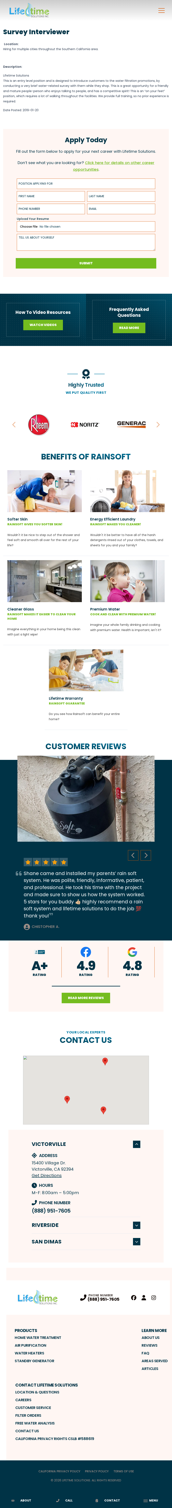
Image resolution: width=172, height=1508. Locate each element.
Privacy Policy (97, 1471)
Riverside (45, 1225)
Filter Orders (28, 1415)
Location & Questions (37, 1392)
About (25, 1500)
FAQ (145, 1353)
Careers (23, 1399)
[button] (105, 1062)
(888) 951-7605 (51, 1210)
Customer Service (33, 1407)
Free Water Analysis (35, 1423)
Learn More (154, 1330)
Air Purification (30, 1345)
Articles (150, 1368)
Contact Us (27, 1431)
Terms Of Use (123, 1471)
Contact (112, 1500)
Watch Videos (43, 324)
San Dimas (46, 1241)
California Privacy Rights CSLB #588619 (54, 1438)
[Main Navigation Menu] (161, 10)
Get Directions (47, 1175)
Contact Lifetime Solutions (46, 1385)
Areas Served (155, 1360)
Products (26, 1330)
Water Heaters (29, 1353)
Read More (129, 327)
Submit (86, 263)
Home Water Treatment (38, 1337)
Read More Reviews (86, 997)
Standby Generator (34, 1360)
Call (69, 1500)
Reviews (149, 1345)
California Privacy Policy (59, 1471)
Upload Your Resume (33, 219)
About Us (150, 1337)
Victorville (49, 1144)
